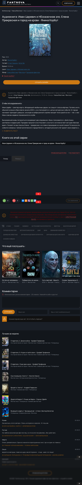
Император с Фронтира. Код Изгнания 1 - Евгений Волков (26, 436)
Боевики (25, 226)
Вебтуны (57, 226)
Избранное (68, 3)
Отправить (8, 312)
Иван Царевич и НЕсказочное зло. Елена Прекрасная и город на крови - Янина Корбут (34, 143)
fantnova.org (6, 11)
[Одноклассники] (26, 200)
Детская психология (27, 230)
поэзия (16, 226)
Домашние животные (10, 234)
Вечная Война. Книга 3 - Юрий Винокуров (19, 426)
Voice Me (21, 63)
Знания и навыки (9, 239)
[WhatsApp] (32, 200)
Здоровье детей (73, 234)
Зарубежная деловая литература (32, 234)
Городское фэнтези (33, 72)
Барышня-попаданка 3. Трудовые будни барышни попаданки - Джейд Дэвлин (34, 455)
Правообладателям (58, 153)
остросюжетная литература (41, 226)
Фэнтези (22, 72)
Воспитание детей (69, 226)
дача (45, 230)
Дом (39, 230)
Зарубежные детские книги (55, 234)
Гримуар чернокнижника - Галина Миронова (21, 445)
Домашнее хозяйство (58, 230)
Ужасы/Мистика (17, 11)
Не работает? (75, 153)
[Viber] (29, 200)
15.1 (16, 217)
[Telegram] (35, 200)
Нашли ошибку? (9, 76)
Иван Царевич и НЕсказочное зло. (18, 69)
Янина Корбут (12, 60)
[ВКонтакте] (23, 200)
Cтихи (9, 226)
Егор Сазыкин (13, 63)
